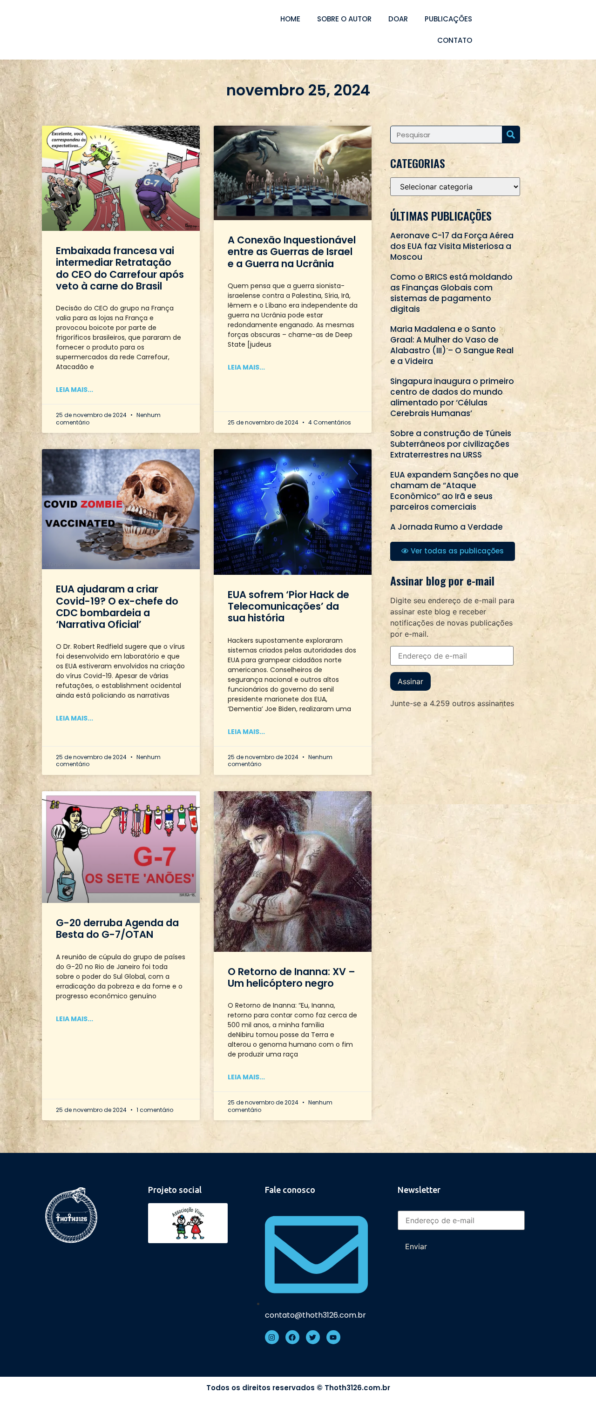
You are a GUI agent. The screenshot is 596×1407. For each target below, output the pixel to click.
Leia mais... (74, 389)
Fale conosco (290, 1189)
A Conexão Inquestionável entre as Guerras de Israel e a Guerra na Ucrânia (292, 251)
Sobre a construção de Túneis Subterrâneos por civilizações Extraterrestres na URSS (450, 444)
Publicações (448, 19)
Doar (398, 19)
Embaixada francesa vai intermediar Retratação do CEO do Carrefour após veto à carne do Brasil (120, 268)
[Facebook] (292, 1337)
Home (290, 19)
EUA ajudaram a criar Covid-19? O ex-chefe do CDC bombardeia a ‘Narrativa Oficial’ (117, 606)
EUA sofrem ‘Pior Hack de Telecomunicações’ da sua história (288, 606)
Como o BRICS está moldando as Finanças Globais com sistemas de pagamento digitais (451, 293)
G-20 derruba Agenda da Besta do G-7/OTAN (117, 928)
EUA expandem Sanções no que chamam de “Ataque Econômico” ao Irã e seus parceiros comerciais (454, 490)
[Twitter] (313, 1337)
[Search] (511, 134)
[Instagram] (272, 1337)
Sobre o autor (344, 19)
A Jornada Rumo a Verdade (446, 526)
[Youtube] (333, 1337)
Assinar (410, 681)
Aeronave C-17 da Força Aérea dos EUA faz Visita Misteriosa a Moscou (452, 246)
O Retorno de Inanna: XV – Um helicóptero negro (291, 977)
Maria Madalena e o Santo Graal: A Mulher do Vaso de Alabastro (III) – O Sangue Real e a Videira (452, 345)
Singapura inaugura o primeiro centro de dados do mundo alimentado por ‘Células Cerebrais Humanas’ (452, 397)
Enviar (416, 1246)
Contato (454, 40)
